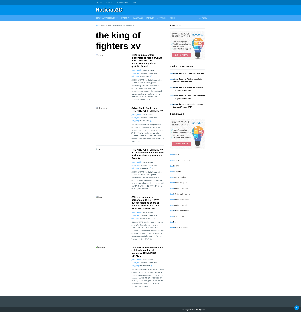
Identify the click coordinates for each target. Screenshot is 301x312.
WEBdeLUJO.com (199, 310)
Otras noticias (178, 216)
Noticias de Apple (180, 182)
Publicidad (99, 2)
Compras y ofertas (122, 2)
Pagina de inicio (106, 26)
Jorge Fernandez (148, 70)
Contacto (109, 2)
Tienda (134, 2)
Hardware (138, 18)
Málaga (176, 166)
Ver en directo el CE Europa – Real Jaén (188, 73)
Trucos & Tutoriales (180, 227)
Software (161, 18)
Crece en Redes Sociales (204, 2)
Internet (125, 18)
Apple (172, 18)
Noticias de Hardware (181, 194)
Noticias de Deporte (181, 188)
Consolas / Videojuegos (107, 18)
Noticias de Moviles (180, 205)
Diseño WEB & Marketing (201, 2)
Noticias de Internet (181, 199)
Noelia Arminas (148, 114)
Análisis (176, 154)
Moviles (150, 18)
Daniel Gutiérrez (148, 259)
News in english (179, 177)
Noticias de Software (181, 211)
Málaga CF (177, 171)
